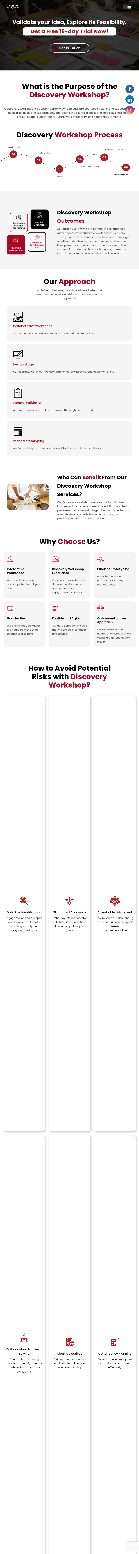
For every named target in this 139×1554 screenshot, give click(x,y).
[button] (129, 7)
